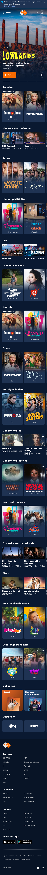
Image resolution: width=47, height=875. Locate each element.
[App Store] (9, 842)
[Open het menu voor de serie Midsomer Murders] (43, 354)
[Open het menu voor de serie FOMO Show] (21, 92)
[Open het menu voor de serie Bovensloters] (43, 395)
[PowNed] (34, 726)
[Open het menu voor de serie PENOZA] (21, 395)
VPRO (26, 770)
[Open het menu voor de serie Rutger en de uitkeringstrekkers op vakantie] (21, 271)
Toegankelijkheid (8, 797)
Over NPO (6, 793)
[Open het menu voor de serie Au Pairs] (43, 508)
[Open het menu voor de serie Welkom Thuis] (43, 650)
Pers (4, 801)
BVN (4, 825)
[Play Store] (24, 842)
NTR (25, 758)
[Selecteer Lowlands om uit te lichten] (6, 80)
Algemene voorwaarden (10, 856)
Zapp (4, 817)
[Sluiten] (44, 2)
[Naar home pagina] (23, 12)
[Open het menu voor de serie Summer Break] (21, 650)
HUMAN (5, 770)
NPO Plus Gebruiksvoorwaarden (30, 856)
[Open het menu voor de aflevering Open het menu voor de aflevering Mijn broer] (21, 436)
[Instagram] (43, 868)
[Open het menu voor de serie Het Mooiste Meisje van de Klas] (43, 271)
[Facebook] (38, 868)
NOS (4, 782)
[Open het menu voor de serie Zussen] (43, 164)
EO (3, 766)
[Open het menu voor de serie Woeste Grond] (21, 164)
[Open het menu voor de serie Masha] (21, 609)
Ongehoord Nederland (31, 762)
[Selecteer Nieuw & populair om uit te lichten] (40, 80)
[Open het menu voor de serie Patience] (43, 92)
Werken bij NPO (29, 797)
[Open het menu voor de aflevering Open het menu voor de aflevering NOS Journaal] (21, 134)
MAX (4, 778)
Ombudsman (28, 821)
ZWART (26, 778)
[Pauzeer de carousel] (41, 75)
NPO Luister (6, 829)
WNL (25, 774)
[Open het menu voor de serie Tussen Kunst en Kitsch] (43, 205)
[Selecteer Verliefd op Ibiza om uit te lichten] (32, 80)
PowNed (27, 766)
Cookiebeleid (7, 860)
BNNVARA (6, 762)
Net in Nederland (29, 825)
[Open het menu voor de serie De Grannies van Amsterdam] (21, 205)
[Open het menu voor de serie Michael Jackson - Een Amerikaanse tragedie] (43, 466)
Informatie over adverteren (21, 860)
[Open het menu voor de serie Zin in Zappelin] (43, 609)
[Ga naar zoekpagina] (37, 12)
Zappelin (5, 813)
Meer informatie (9, 6)
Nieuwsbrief (28, 793)
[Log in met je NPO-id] (42, 12)
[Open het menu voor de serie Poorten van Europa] (21, 466)
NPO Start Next (8, 821)
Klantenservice (29, 801)
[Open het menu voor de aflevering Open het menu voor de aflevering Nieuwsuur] (42, 134)
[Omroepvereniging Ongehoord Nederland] (12, 726)
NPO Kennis (28, 813)
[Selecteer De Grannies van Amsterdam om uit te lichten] (23, 80)
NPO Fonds (27, 817)
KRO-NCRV (6, 774)
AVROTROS (6, 758)
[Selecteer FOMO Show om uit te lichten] (15, 80)
